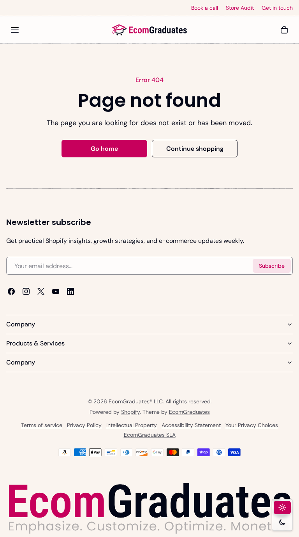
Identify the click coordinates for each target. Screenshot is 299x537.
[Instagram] (26, 291)
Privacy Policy (84, 425)
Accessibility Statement (191, 425)
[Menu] (14, 29)
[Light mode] (282, 507)
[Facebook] (11, 291)
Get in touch (277, 8)
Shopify (130, 411)
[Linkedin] (70, 291)
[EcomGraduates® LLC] (149, 30)
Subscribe (272, 265)
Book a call (204, 8)
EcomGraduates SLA (150, 434)
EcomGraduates (189, 411)
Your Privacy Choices (251, 425)
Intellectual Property (131, 425)
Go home (104, 149)
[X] (40, 291)
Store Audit (240, 8)
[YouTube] (55, 291)
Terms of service (41, 425)
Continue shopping (194, 149)
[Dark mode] (282, 522)
